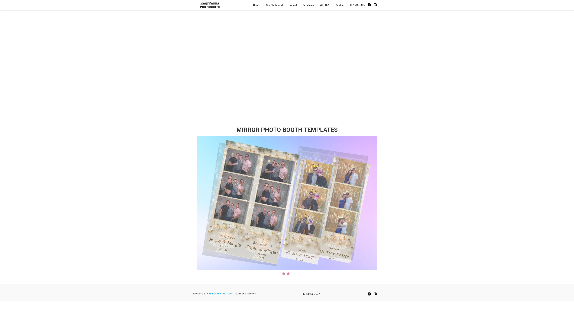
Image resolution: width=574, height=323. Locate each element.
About (293, 5)
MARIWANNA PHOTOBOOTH (222, 293)
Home (256, 5)
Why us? (324, 5)
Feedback (308, 5)
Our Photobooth (275, 5)
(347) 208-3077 (357, 5)
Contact (339, 5)
